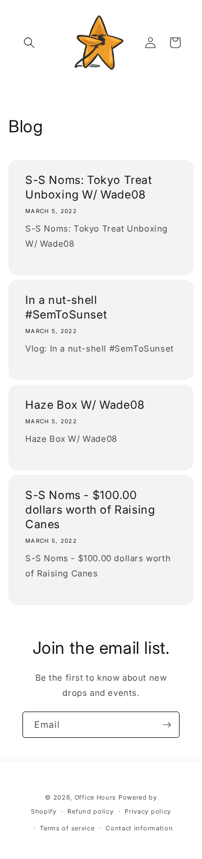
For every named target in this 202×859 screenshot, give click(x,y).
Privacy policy (148, 811)
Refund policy (90, 811)
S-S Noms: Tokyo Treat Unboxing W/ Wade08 (88, 187)
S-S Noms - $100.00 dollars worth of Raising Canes (90, 509)
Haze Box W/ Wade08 (85, 405)
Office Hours (95, 797)
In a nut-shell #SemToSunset (66, 307)
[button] (29, 42)
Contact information (139, 828)
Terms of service (67, 828)
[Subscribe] (166, 725)
